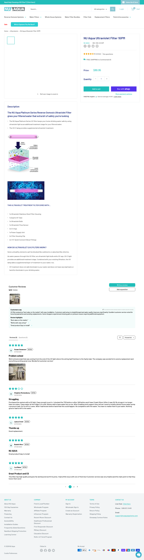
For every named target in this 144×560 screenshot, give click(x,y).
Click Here (127, 504)
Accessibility (9, 521)
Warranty (7, 511)
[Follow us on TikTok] (49, 550)
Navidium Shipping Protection (15, 531)
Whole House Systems (53, 17)
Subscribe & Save (132, 2)
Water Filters (34, 17)
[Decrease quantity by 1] (95, 79)
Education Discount (41, 533)
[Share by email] (97, 46)
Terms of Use (94, 504)
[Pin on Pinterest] (89, 46)
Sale (5, 24)
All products (14, 31)
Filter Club (87, 17)
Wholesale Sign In (72, 507)
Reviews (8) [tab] (13, 337)
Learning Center (10, 535)
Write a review (122, 285)
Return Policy (95, 511)
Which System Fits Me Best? (24, 24)
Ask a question (122, 289)
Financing (7, 514)
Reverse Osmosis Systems (14, 17)
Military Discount (40, 530)
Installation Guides (11, 524)
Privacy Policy (95, 507)
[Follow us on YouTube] (53, 550)
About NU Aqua (9, 504)
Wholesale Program (41, 507)
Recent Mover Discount (42, 517)
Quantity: (88, 79)
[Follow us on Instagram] (41, 550)
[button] (89, 54)
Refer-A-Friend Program (43, 537)
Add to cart (96, 89)
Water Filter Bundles (72, 17)
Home (6, 31)
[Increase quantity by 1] (107, 79)
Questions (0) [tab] (23, 337)
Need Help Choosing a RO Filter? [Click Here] (19, 2)
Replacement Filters (102, 17)
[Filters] (120, 337)
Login (122, 9)
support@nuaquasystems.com (126, 516)
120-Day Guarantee (11, 507)
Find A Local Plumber (41, 504)
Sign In (68, 504)
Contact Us (8, 517)
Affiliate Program (40, 511)
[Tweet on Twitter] (93, 46)
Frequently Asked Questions (14, 528)
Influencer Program (41, 514)
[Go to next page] (78, 486)
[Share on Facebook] (85, 46)
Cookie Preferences (10, 553)
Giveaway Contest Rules (99, 517)
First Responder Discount (43, 527)
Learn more (117, 96)
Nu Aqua (86, 43)
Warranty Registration (74, 514)
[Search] (112, 9)
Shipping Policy (95, 514)
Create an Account (72, 511)
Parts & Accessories (121, 17)
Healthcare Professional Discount (43, 522)
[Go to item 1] (15, 299)
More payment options (124, 94)
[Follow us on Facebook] (45, 550)
